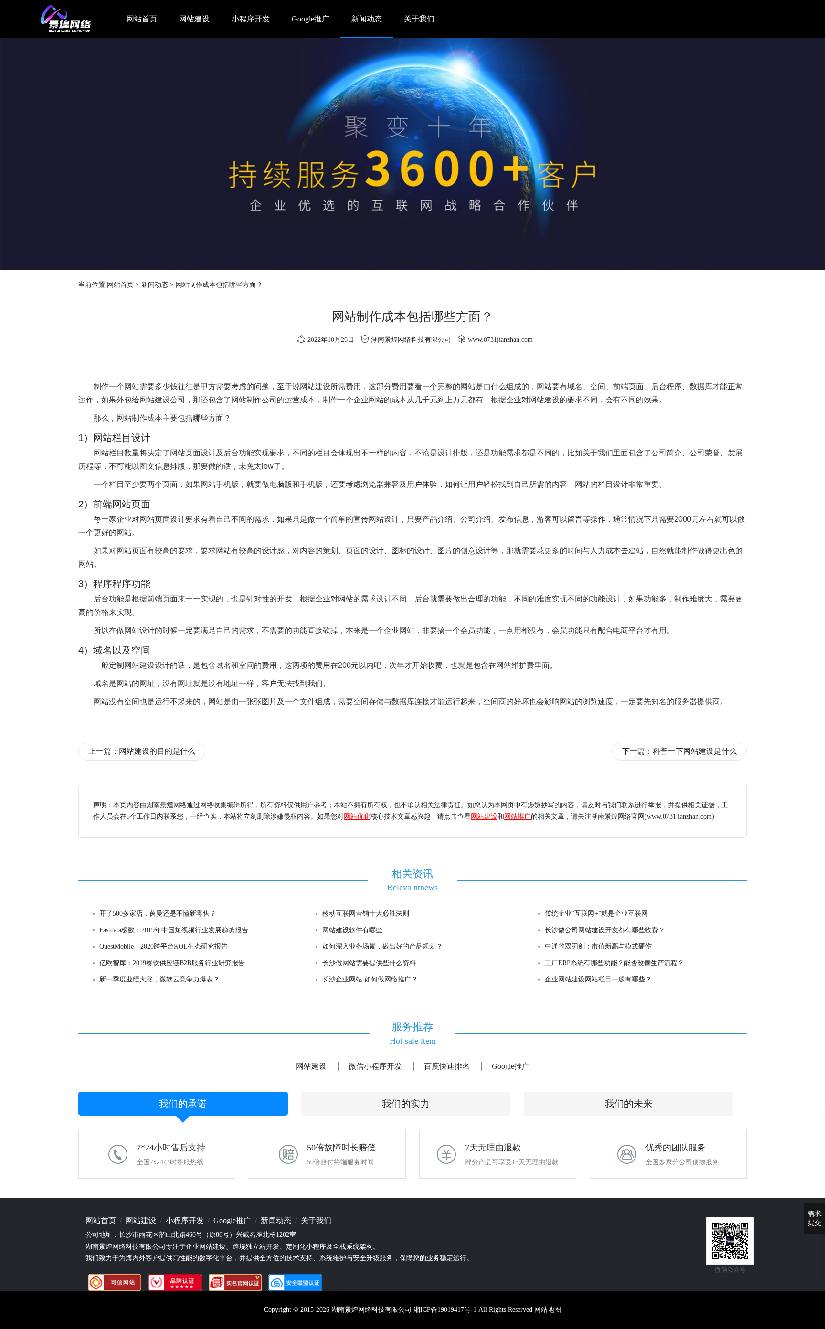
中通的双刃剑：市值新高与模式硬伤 (598, 946)
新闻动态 (366, 19)
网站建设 (194, 19)
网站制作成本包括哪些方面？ (219, 284)
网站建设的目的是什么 (157, 751)
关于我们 (419, 19)
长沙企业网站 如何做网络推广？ (370, 979)
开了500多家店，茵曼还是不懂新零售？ (157, 913)
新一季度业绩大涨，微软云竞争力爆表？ (159, 979)
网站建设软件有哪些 (352, 930)
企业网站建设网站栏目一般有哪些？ (598, 979)
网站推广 (517, 816)
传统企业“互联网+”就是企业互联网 (596, 913)
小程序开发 (251, 19)
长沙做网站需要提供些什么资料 (369, 963)
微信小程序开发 (375, 1066)
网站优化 (357, 816)
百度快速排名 (447, 1066)
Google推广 (310, 19)
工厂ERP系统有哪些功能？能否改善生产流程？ (614, 963)
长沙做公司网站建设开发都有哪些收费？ (605, 930)
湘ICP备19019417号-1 (444, 1309)
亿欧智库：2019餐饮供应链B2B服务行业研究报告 (172, 963)
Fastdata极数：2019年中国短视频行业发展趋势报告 (173, 930)
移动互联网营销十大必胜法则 (365, 913)
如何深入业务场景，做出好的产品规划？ (382, 946)
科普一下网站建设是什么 (695, 751)
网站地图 (547, 1309)
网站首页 (142, 19)
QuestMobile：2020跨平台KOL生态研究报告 (163, 946)
